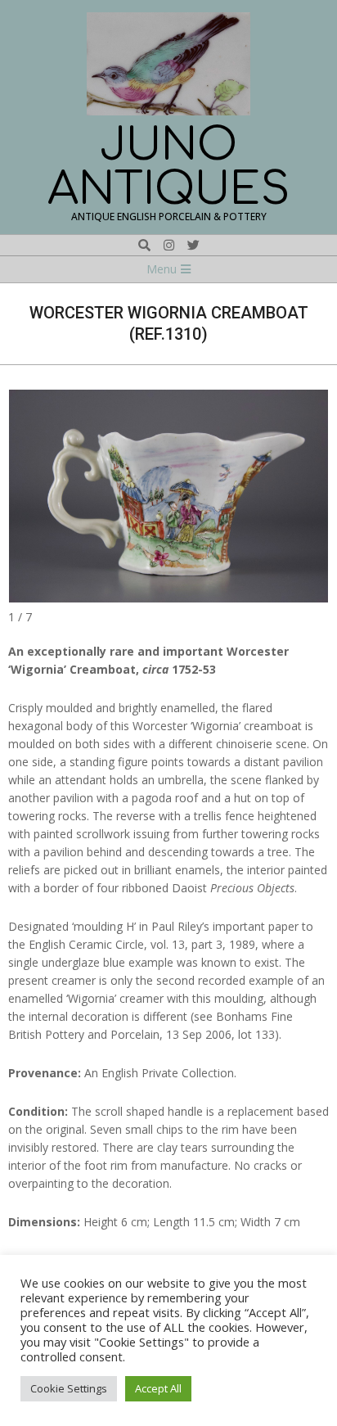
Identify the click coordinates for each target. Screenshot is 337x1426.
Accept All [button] (158, 1388)
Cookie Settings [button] (68, 1388)
